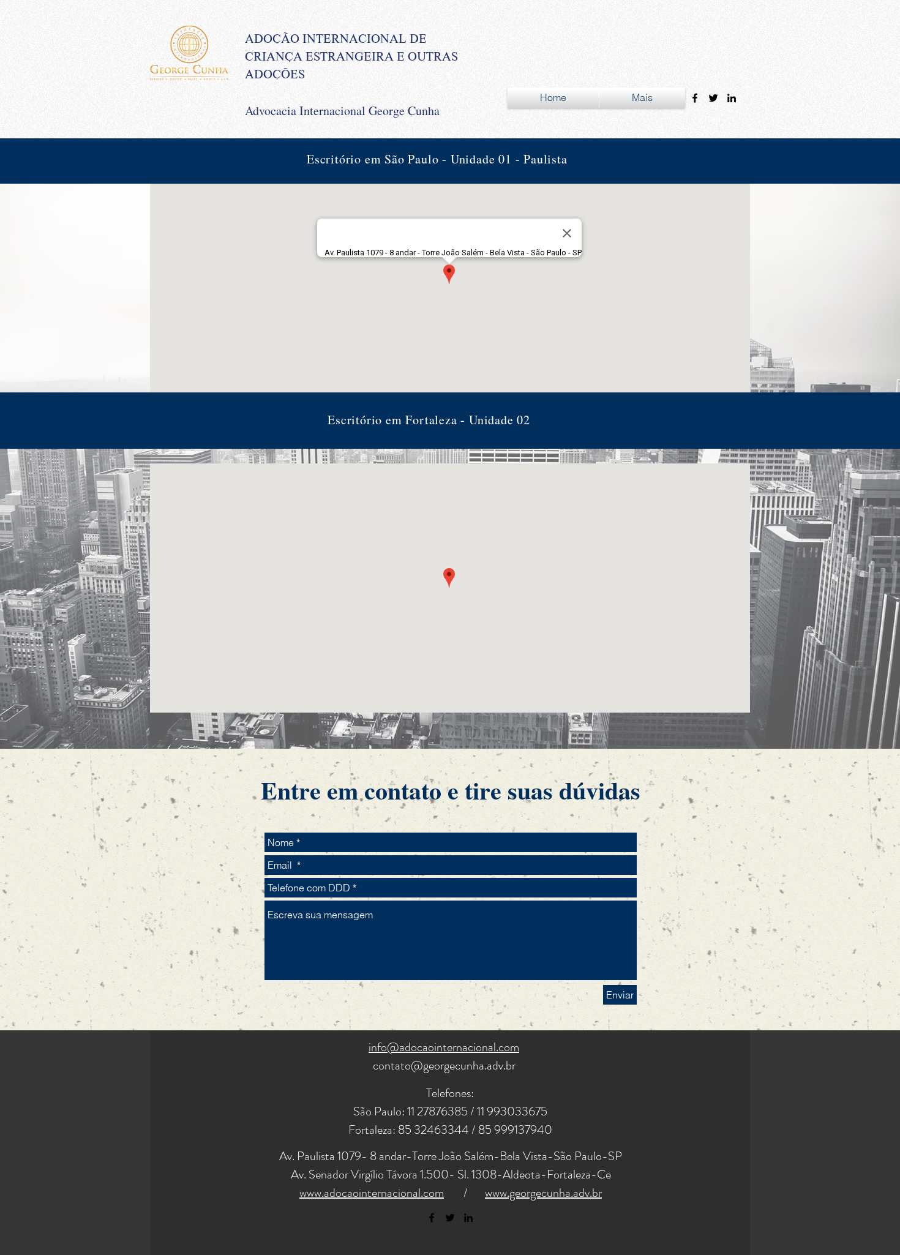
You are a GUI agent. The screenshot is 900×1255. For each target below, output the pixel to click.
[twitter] (713, 98)
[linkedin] (732, 98)
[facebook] (695, 98)
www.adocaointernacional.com (371, 1193)
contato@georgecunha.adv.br (444, 1065)
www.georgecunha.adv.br (543, 1193)
